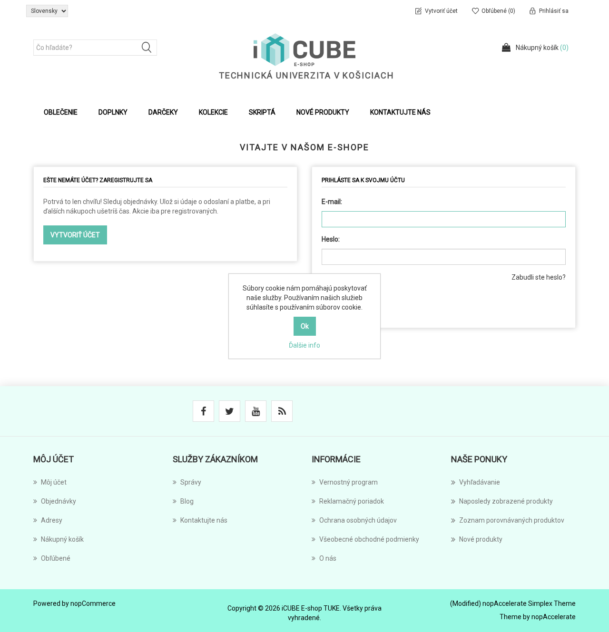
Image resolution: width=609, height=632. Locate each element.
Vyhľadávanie (479, 482)
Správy (190, 482)
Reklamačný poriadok (351, 501)
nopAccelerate (553, 617)
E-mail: (332, 201)
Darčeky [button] (163, 112)
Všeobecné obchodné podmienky (369, 539)
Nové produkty (322, 112)
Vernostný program (348, 482)
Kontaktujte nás (400, 112)
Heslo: (331, 239)
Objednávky (58, 501)
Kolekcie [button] (213, 112)
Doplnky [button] (113, 112)
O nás (327, 558)
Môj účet (54, 482)
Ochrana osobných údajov (358, 520)
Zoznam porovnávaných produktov (511, 520)
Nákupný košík (62, 539)
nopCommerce (93, 603)
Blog (187, 501)
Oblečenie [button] (61, 112)
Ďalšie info (304, 345)
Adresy (51, 520)
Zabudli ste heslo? (538, 277)
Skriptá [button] (262, 112)
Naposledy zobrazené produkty (506, 501)
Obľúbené (55, 558)
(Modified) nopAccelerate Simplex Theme (513, 603)
